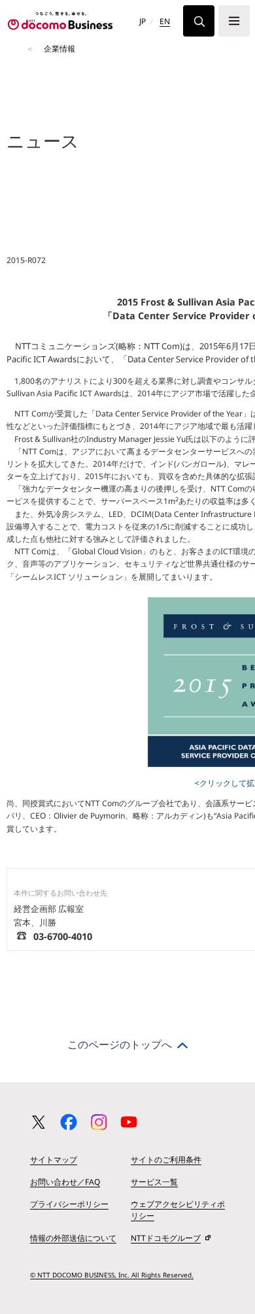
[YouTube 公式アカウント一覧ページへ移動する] (128, 1122)
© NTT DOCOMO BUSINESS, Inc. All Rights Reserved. (112, 1274)
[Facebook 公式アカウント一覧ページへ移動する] (68, 1122)
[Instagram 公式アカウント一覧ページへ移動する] (98, 1122)
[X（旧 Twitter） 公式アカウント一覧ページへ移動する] (38, 1122)
